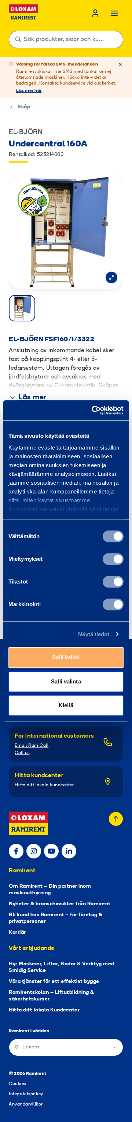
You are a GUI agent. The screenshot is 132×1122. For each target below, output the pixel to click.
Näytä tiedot (93, 634)
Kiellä (66, 705)
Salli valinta (66, 681)
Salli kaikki (66, 657)
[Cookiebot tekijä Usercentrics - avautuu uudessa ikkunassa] (93, 410)
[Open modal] (111, 277)
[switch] (113, 559)
